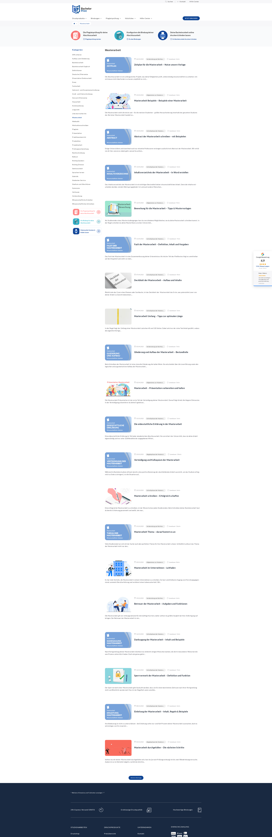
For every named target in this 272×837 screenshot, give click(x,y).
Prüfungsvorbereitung (80, 149)
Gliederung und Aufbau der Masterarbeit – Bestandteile (161, 352)
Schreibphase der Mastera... (155, 131)
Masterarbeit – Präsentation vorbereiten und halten (159, 388)
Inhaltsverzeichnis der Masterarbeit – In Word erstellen (161, 172)
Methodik (75, 121)
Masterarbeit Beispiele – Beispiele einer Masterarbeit (160, 100)
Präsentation (77, 133)
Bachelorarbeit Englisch (81, 66)
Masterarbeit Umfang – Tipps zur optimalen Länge (158, 316)
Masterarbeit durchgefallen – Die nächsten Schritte (159, 747)
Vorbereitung (77, 196)
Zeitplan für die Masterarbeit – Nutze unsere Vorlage (160, 64)
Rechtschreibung (78, 153)
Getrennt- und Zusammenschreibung (85, 90)
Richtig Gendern (78, 161)
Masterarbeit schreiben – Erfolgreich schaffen (156, 496)
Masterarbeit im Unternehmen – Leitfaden (155, 567)
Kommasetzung (78, 106)
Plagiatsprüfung (112, 18)
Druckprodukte (78, 18)
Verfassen (75, 192)
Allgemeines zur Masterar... (155, 95)
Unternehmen (144, 827)
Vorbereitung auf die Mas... (155, 59)
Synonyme (76, 188)
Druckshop (75, 834)
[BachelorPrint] (81, 13)
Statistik (75, 176)
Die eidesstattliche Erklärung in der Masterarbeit (158, 424)
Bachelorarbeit (77, 62)
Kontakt (183, 1)
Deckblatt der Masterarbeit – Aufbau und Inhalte (158, 280)
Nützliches (129, 18)
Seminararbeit (77, 168)
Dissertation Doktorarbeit (82, 78)
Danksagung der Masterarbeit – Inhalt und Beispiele (159, 639)
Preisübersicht (110, 834)
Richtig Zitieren (78, 164)
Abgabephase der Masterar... (156, 454)
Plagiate (75, 129)
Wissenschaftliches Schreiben (83, 204)
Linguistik (75, 110)
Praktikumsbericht (79, 137)
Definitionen (77, 70)
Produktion (76, 141)
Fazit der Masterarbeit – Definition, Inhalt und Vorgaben (161, 244)
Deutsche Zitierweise (80, 74)
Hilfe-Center (194, 1)
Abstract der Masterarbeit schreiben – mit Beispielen (160, 136)
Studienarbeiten (79, 827)
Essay (74, 82)
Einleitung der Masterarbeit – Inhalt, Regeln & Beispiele (161, 711)
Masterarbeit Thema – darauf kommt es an (155, 532)
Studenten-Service (79, 180)
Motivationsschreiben (80, 125)
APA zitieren (77, 55)
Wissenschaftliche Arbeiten (82, 200)
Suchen (170, 1)
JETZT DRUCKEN (191, 18)
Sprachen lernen (78, 172)
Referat (75, 157)
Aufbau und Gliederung (80, 59)
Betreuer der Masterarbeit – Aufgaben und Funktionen (160, 603)
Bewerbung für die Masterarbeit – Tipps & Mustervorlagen (162, 208)
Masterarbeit (77, 117)
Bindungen (95, 18)
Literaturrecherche (79, 113)
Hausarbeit (76, 102)
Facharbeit (76, 86)
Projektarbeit (77, 145)
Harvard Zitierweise (79, 98)
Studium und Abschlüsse (81, 184)
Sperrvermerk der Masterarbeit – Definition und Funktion (162, 675)
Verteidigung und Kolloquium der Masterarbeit (157, 460)
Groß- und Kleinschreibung (82, 94)
